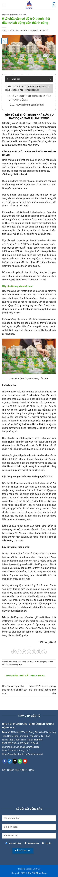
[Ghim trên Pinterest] (34, 652)
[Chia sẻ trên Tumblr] (44, 652)
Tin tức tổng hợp (18, 15)
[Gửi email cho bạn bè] (29, 652)
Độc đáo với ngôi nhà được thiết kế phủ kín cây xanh (14, 689)
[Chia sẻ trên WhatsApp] (13, 652)
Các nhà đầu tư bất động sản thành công (24, 526)
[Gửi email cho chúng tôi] (15, 761)
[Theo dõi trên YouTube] (25, 761)
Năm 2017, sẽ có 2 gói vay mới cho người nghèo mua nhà (42, 689)
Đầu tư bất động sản (12, 483)
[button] (3, 4)
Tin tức (5, 15)
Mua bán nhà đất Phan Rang (36, 31)
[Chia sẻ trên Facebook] (18, 652)
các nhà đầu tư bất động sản (37, 181)
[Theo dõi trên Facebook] (4, 761)
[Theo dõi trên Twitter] (9, 761)
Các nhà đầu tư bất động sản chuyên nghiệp (25, 438)
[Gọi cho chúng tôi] (20, 761)
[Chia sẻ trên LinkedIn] (39, 652)
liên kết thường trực (14, 665)
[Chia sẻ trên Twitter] (24, 652)
